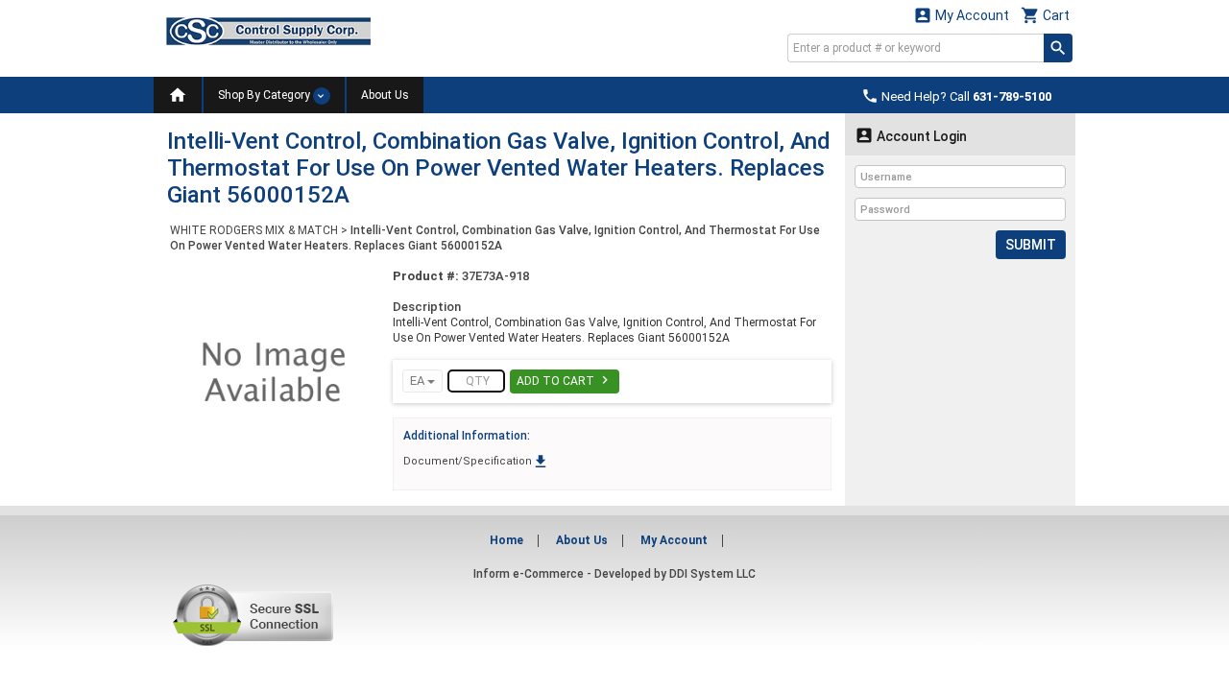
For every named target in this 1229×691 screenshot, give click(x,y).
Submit (1030, 244)
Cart (1045, 15)
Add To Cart (565, 380)
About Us (385, 95)
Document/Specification (476, 461)
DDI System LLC (712, 574)
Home (506, 540)
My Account (961, 15)
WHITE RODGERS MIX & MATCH (254, 230)
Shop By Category (265, 95)
